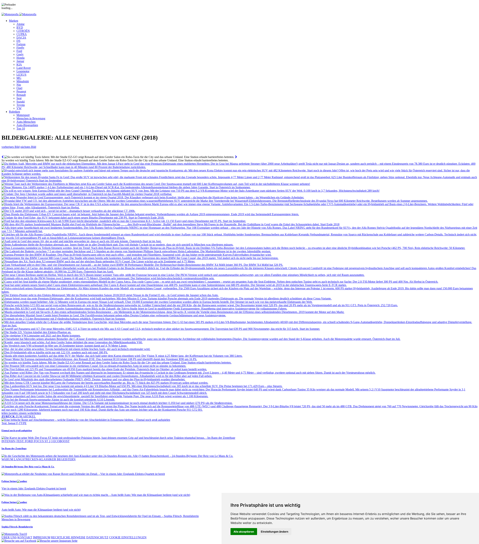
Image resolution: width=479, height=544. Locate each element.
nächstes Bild (28, 146)
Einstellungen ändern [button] (274, 531)
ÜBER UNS (9, 537)
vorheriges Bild (10, 146)
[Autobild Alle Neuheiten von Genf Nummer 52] (236, 157)
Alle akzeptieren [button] (244, 531)
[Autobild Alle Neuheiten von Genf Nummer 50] (2, 157)
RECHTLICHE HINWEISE (68, 537)
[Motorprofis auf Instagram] (57, 540)
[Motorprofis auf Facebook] (18, 540)
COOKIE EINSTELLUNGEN (128, 537)
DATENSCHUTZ (97, 537)
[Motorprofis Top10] (14, 534)
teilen (5, 413)
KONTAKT (24, 537)
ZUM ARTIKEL (18, 416)
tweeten (14, 413)
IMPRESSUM (41, 537)
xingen (23, 413)
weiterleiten (34, 413)
